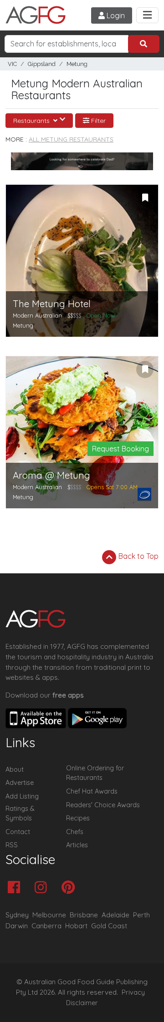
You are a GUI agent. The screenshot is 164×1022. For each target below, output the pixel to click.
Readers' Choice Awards (103, 805)
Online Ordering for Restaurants (95, 773)
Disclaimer (82, 1003)
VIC (12, 64)
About (14, 769)
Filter (97, 120)
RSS (11, 845)
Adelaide (115, 915)
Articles (77, 845)
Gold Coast (109, 925)
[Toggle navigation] (147, 15)
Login (115, 15)
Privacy (133, 992)
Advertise (19, 783)
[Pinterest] (70, 888)
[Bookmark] (145, 198)
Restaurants (32, 120)
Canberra (46, 925)
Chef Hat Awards (92, 791)
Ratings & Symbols (20, 813)
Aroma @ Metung (51, 475)
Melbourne (49, 915)
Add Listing (22, 796)
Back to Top (138, 556)
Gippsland (42, 64)
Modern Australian (37, 315)
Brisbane (84, 915)
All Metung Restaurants (71, 139)
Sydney (17, 915)
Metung (77, 64)
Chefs (74, 832)
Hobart (76, 925)
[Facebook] (16, 888)
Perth (141, 915)
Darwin (16, 925)
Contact (17, 832)
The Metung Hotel (52, 304)
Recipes (78, 818)
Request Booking (120, 448)
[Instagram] (43, 888)
